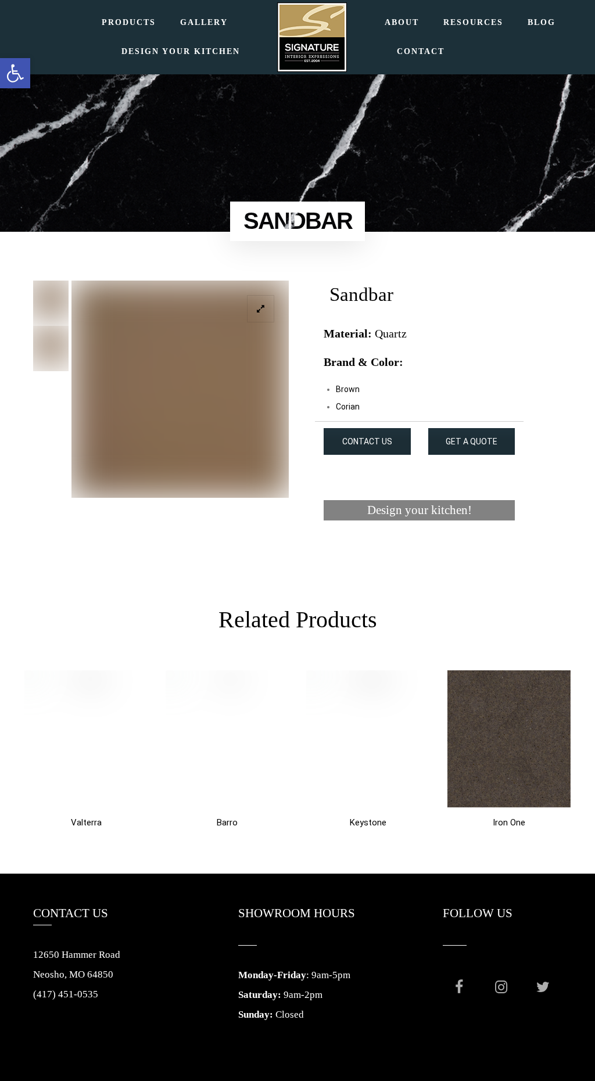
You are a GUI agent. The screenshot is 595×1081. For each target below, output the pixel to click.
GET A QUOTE (471, 441)
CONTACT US (367, 441)
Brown (348, 389)
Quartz (391, 333)
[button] (15, 73)
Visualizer (419, 554)
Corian (348, 406)
